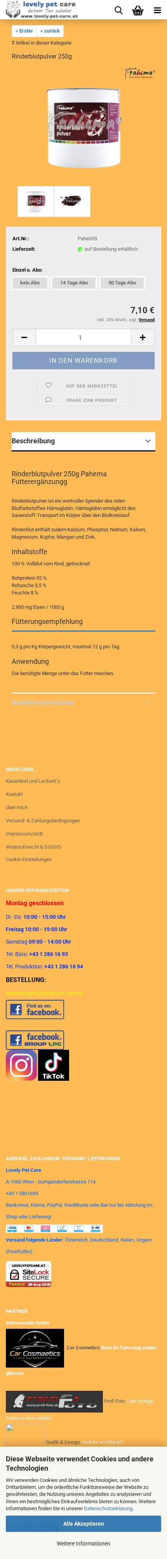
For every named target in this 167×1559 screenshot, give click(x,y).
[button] (24, 337)
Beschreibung (33, 441)
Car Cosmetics (83, 1348)
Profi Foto (114, 1401)
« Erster (24, 31)
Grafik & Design (63, 1442)
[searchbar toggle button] (118, 9)
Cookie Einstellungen (29, 859)
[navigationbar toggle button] (157, 9)
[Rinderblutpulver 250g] (84, 126)
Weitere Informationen (83, 1543)
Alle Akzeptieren (83, 1524)
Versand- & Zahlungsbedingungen (43, 820)
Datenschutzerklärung (108, 1508)
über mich (17, 807)
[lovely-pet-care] (39, 9)
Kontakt (14, 794)
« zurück (50, 31)
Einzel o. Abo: (27, 270)
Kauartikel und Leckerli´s (33, 781)
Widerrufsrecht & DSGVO (33, 847)
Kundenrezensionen (43, 702)
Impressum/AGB (24, 834)
